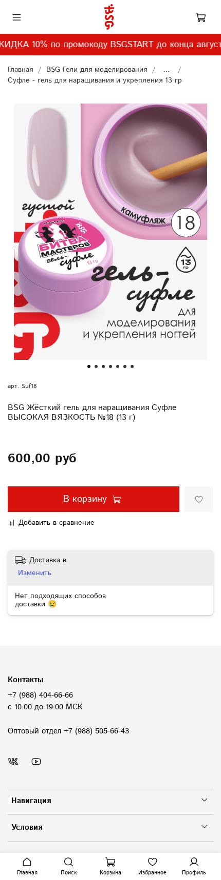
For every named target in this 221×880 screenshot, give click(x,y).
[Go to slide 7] (132, 366)
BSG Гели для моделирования (96, 70)
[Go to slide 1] (88, 366)
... (166, 70)
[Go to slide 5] (117, 366)
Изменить (34, 573)
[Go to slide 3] (103, 366)
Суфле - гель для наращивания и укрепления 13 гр (95, 80)
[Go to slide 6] (124, 366)
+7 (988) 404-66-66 (40, 695)
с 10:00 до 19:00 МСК (45, 707)
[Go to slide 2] (96, 366)
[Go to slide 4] (110, 366)
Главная (20, 70)
